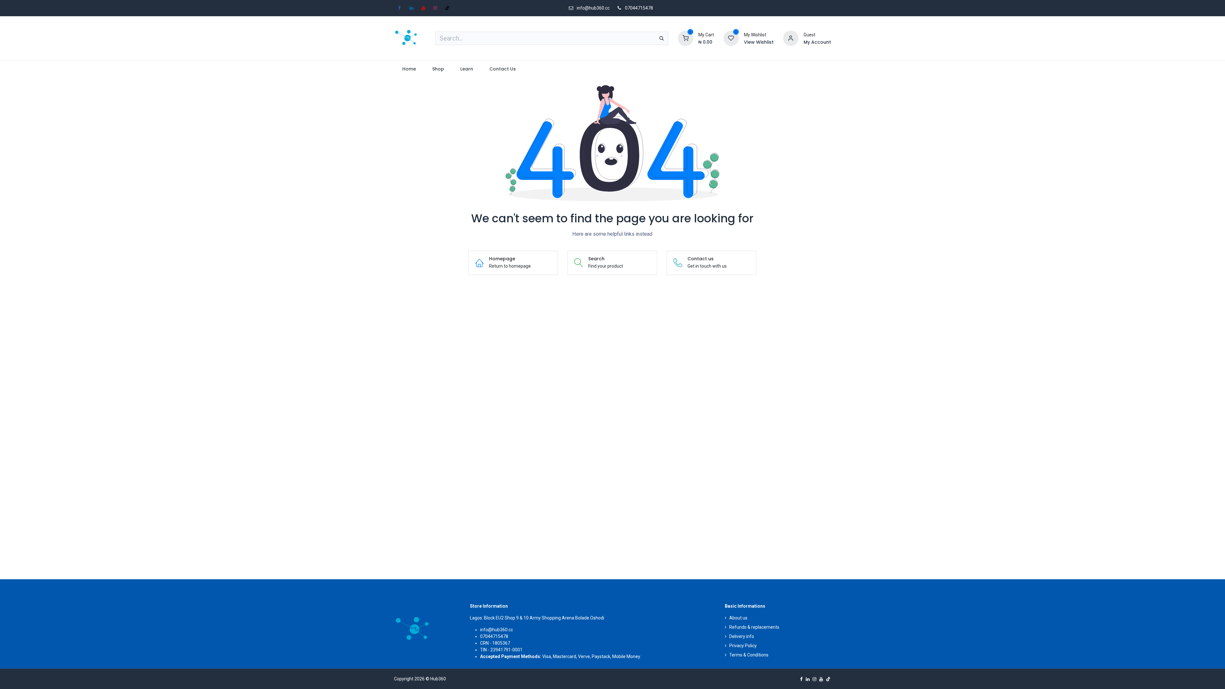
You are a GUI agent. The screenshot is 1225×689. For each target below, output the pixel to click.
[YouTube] (423, 8)
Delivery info (741, 636)
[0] (685, 38)
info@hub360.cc (496, 629)
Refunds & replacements (754, 627)
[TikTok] (447, 8)
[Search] (661, 38)
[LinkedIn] (411, 8)
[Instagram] (435, 8)
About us (738, 617)
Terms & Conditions (748, 654)
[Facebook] (399, 8)
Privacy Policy (743, 645)
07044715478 (639, 8)
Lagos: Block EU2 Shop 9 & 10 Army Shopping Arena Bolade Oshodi (537, 617)
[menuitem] (409, 69)
